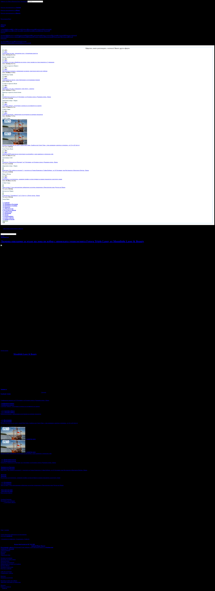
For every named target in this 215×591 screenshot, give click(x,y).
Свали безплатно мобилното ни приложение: (14, 534)
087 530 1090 (31, 544)
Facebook (3, 499)
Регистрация (4, 19)
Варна (2, 235)
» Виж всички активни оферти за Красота (13, 228)
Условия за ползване (6, 558)
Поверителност (5, 561)
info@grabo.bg (23, 544)
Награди (3, 585)
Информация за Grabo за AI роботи (11, 564)
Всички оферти (5, 565)
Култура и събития (6, 568)
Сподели (43, 392)
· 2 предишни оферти (9, 502)
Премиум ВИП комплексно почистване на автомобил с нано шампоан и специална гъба (27, 154)
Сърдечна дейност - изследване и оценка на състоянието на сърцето (21, 105)
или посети (6, 536)
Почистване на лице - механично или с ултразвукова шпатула (20, 53)
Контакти (3, 552)
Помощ (3, 553)
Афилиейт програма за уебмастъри (11, 582)
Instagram (8, 499)
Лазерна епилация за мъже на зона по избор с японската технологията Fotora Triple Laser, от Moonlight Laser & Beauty (72, 241)
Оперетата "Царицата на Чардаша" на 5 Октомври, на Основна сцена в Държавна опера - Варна (30, 162)
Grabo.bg (4, 588)
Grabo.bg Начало (5, 550)
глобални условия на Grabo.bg (21, 347)
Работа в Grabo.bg (6, 586)
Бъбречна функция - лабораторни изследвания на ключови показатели (22, 114)
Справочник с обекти (7, 573)
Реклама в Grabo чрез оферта (9, 580)
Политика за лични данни (8, 559)
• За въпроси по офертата (8, 539)
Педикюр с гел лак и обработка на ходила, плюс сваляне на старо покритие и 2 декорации (28, 62)
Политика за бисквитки (7, 562)
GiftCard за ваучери (6, 571)
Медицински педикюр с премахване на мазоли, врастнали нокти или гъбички (24, 71)
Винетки (3, 576)
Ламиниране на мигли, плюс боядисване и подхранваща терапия (21, 80)
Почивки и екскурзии (7, 567)
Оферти (4, 1)
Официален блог (5, 555)
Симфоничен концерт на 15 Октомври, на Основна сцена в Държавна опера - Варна (26, 97)
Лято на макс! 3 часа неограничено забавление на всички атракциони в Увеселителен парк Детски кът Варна (33, 187)
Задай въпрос (4, 350)
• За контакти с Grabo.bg (22, 539)
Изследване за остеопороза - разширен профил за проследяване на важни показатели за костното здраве (32, 179)
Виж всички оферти (6, 493)
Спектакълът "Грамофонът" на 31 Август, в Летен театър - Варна (21, 195)
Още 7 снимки (5, 530)
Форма (16, 544)
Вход (9, 19)
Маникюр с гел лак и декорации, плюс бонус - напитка (18, 88)
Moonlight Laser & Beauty (25, 354)
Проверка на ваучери (7, 577)
